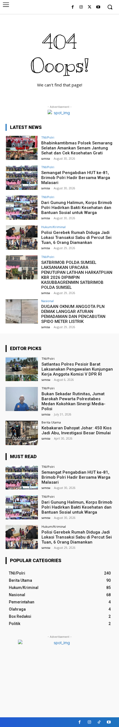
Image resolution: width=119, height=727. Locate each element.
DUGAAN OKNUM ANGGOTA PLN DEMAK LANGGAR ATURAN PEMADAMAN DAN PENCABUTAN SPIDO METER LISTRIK (73, 314)
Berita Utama (51, 422)
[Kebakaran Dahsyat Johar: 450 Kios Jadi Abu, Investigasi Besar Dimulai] (22, 433)
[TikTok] (99, 722)
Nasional (47, 300)
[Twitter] (89, 7)
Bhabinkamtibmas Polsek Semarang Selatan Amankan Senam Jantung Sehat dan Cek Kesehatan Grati (76, 148)
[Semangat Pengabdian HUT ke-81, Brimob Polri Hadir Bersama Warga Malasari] (22, 177)
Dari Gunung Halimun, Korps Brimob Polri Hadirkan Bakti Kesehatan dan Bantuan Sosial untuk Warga (76, 207)
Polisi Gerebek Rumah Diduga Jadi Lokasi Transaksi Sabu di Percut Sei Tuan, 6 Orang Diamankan (76, 237)
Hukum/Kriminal (53, 226)
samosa (45, 158)
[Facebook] (72, 7)
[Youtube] (98, 7)
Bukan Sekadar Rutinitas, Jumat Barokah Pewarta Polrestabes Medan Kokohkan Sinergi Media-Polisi (73, 401)
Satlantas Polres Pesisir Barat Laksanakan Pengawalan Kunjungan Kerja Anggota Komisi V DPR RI (77, 369)
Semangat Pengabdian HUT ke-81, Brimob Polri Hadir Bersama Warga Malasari (75, 177)
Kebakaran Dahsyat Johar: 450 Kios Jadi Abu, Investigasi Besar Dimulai (77, 430)
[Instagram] (81, 7)
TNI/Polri (47, 137)
